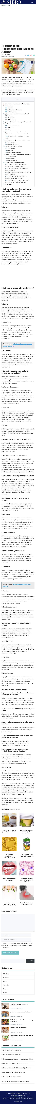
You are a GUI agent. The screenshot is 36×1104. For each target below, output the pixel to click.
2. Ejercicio (10, 128)
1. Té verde (9, 142)
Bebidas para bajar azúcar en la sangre (16, 140)
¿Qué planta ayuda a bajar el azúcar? (16, 114)
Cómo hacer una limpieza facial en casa (15, 1063)
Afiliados (22, 1095)
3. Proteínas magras (13, 152)
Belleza (5, 973)
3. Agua (9, 130)
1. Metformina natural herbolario (16, 134)
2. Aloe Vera (10, 118)
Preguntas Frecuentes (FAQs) (13, 162)
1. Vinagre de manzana (13, 126)
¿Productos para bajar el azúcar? (14, 132)
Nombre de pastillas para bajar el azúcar (17, 154)
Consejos (6, 985)
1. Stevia (9, 116)
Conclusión (7, 184)
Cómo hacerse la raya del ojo (11, 1054)
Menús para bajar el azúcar (12, 146)
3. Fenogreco (10, 112)
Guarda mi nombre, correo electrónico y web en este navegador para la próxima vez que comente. (18, 945)
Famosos (6, 989)
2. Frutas (9, 150)
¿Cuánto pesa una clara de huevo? (21, 1012)
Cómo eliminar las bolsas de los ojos (13, 1072)
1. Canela (9, 108)
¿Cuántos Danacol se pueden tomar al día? (21, 1036)
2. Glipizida (9, 158)
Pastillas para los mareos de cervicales (19, 1005)
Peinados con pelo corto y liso (11, 1050)
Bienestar (7, 5)
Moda (5, 992)
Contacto (19, 1093)
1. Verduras (10, 148)
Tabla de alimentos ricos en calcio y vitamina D (21, 1020)
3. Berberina (10, 120)
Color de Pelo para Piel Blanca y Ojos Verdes (16, 1068)
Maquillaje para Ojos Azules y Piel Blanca (15, 1081)
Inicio (3, 5)
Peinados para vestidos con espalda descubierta (17, 1059)
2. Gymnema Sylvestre (13, 110)
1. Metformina (10, 156)
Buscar (30, 960)
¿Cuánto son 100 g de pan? (18, 1027)
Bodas (5, 981)
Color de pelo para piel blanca (11, 1077)
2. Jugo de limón (11, 144)
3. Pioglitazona (11, 160)
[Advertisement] (18, 26)
